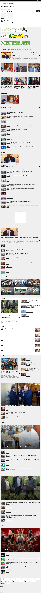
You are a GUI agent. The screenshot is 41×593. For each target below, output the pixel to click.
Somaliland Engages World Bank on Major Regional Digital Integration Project (19, 519)
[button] (39, 6)
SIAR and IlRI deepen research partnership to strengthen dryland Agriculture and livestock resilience (23, 506)
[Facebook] (36, 0)
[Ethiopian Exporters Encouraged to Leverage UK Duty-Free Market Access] (23, 306)
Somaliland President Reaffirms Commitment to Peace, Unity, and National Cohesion (7, 74)
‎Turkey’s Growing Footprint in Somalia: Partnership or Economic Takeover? (33, 87)
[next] (38, 49)
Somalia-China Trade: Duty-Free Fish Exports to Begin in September (17, 192)
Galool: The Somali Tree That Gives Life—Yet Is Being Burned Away (17, 129)
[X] (39, 0)
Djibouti (7, 456)
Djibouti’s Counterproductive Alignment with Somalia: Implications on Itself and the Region (21, 463)
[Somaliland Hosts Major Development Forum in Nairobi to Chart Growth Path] (37, 340)
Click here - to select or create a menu (7, 6)
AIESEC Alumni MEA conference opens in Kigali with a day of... (7, 87)
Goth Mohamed (3, 107)
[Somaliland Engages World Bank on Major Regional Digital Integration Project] (3, 520)
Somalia (29, 71)
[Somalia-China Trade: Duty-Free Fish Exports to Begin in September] (3, 193)
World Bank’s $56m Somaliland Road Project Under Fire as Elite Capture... (17, 266)
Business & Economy (9, 198)
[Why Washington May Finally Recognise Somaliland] (23, 359)
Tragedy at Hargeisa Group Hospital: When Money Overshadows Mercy (16, 257)
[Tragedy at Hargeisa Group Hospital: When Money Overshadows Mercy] (3, 258)
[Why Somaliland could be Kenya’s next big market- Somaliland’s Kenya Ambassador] (37, 350)
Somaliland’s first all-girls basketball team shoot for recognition (16, 570)
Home (2, 9)
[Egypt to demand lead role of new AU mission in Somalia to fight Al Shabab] (20, 394)
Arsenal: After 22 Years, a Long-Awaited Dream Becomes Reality (14, 549)
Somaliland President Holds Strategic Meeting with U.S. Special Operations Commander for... (32, 363)
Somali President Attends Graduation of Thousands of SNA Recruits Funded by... (19, 201)
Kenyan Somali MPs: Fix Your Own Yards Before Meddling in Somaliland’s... (12, 333)
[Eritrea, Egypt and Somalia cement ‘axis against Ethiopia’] (3, 413)
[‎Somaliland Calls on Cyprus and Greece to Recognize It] (20, 67)
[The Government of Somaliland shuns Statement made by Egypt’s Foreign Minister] (3, 567)
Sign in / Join (11, 0)
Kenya (2, 329)
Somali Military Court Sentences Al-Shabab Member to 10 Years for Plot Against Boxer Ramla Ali (22, 553)
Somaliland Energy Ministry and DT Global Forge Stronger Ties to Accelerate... (18, 142)
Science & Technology (9, 512)
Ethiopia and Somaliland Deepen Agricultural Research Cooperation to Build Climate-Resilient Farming (23, 511)
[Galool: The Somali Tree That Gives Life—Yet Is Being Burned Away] (3, 130)
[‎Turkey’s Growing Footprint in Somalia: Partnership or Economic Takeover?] (34, 81)
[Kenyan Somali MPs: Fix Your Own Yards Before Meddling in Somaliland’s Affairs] (37, 335)
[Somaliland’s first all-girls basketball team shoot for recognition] (3, 572)
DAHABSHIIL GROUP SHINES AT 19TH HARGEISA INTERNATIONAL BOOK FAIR (33, 291)
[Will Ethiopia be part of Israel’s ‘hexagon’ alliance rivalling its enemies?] (23, 315)
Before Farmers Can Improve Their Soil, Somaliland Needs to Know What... (18, 133)
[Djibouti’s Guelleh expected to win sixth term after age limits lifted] (20, 437)
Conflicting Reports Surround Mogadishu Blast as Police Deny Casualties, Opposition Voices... (21, 188)
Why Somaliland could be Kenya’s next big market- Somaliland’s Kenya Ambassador (13, 349)
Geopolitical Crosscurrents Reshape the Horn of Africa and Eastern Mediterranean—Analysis (24, 53)
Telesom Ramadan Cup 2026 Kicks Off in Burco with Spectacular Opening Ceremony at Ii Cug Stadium (23, 558)
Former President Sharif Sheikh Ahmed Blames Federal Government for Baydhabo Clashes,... (21, 184)
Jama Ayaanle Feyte (4, 166)
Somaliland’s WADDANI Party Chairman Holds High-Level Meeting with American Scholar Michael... (32, 374)
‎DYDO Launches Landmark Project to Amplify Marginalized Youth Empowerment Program (20, 120)
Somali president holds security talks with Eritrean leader (15, 416)
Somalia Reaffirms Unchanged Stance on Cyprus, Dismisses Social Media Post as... (33, 74)
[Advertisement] (27, 3)
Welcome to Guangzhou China (6, 21)
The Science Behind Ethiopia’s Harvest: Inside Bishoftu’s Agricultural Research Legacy (9, 315)
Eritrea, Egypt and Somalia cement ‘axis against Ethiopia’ (15, 412)
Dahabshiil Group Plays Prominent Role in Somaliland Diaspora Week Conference (7, 291)
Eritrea (7, 410)
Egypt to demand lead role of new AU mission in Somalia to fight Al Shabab (16, 405)
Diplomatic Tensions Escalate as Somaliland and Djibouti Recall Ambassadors (19, 468)
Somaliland (2, 71)
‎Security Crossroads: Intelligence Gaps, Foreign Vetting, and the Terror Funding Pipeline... (20, 125)
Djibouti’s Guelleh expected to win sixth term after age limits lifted (15, 446)
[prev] (36, 49)
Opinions (2, 18)
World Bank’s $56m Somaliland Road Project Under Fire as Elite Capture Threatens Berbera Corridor (33, 283)
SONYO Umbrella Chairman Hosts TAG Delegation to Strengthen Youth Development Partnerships (21, 146)
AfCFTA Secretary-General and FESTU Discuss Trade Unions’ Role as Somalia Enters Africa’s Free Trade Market (20, 282)
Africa (2, 369)
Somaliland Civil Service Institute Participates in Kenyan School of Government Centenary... (15, 328)
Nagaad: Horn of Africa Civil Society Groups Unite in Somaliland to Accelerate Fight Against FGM (22, 455)
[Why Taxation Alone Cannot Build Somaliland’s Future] (20, 291)
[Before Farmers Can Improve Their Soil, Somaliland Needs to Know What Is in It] (3, 134)
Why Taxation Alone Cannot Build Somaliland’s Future (26, 292)
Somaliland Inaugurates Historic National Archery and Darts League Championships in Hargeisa (22, 562)
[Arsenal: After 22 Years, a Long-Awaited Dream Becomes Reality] (20, 540)
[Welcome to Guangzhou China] (7, 16)
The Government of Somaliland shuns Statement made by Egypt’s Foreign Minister (20, 566)
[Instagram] (37, 0)
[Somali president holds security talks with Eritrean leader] (3, 417)
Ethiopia (2, 312)
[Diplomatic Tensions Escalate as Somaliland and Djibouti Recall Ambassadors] (3, 469)
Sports (7, 567)
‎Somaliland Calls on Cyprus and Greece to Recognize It (20, 73)
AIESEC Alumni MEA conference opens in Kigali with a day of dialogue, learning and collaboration (7, 283)
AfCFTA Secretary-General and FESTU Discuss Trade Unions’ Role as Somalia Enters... (20, 197)
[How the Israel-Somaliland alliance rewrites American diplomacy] (3, 272)
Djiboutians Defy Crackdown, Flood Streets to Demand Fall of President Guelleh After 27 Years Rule (22, 459)
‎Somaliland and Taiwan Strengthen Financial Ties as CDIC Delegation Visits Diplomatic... (19, 88)
